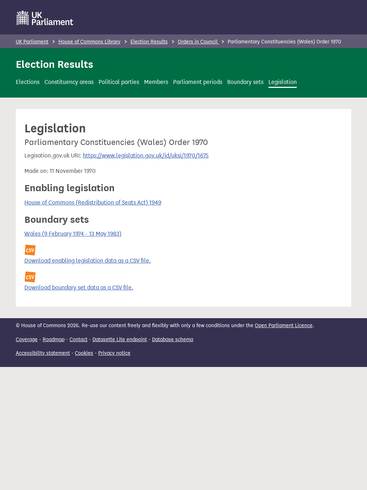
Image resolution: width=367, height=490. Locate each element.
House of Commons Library (89, 42)
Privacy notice (114, 353)
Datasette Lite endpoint (119, 339)
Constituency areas (69, 82)
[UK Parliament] (45, 18)
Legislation (282, 82)
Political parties (119, 82)
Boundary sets (245, 82)
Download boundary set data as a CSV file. (78, 287)
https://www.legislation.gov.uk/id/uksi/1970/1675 (146, 155)
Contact (78, 339)
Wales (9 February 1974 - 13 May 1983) (72, 233)
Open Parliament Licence (284, 325)
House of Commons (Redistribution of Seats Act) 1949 (92, 202)
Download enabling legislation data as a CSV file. (87, 260)
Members (156, 82)
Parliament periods (197, 82)
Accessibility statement (43, 353)
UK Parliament (32, 42)
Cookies (84, 353)
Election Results (149, 42)
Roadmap (54, 339)
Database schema (172, 339)
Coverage (27, 339)
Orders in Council (198, 42)
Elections (27, 82)
